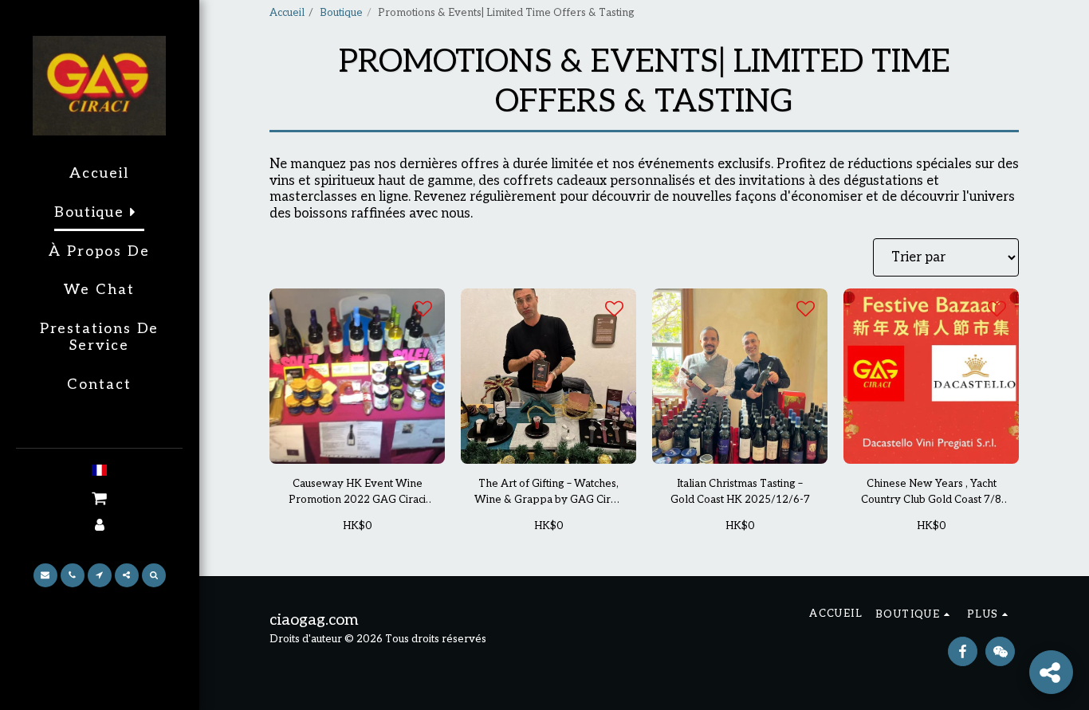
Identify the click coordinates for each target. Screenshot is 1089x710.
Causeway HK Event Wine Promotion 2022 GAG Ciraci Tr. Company (357, 492)
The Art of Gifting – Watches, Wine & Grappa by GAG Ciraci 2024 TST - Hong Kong (548, 492)
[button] (99, 498)
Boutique (341, 12)
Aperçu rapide (357, 445)
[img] (357, 376)
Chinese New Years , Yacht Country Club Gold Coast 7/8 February (931, 492)
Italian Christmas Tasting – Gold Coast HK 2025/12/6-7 (740, 491)
